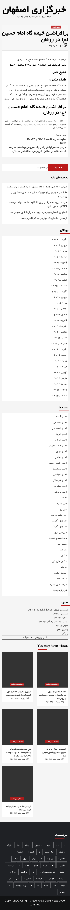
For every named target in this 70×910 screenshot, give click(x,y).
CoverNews (51, 901)
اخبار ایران (61, 440)
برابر (45, 865)
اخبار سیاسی (60, 474)
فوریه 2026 (60, 257)
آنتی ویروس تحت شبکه (35, 637)
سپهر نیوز (56, 27)
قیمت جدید (60, 573)
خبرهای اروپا (60, 532)
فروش (63, 567)
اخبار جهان (61, 451)
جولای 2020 (60, 315)
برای (36, 865)
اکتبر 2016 (60, 338)
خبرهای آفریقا (59, 521)
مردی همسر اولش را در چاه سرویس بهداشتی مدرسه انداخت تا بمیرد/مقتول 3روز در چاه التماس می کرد (37, 146)
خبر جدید (62, 503)
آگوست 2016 (59, 349)
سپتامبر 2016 (59, 343)
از (39, 852)
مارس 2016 (60, 378)
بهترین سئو (62, 629)
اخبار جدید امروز (58, 446)
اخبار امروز (61, 434)
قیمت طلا (62, 578)
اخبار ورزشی (60, 492)
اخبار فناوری (60, 486)
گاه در (7, 124)
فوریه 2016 (60, 384)
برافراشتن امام (40, 121)
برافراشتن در (27, 121)
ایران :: (50, 858)
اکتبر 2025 (60, 280)
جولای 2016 (60, 355)
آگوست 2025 (59, 292)
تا (19, 865)
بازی (25, 858)
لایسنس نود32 (60, 614)
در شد (62, 878)
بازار (34, 858)
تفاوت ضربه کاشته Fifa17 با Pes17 (46, 137)
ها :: (54, 885)
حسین (63, 124)
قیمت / (39, 878)
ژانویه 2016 (60, 390)
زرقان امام (18, 124)
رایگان (65, 633)
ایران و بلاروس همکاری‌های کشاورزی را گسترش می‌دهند (37, 187)
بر (53, 865)
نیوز (55, 127)
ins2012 (18, 698)
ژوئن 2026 (61, 251)
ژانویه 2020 (60, 320)
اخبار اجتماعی (60, 422)
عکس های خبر (59, 561)
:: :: (57, 845)
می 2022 (62, 303)
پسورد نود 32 (61, 618)
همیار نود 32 (62, 625)
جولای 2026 (60, 245)
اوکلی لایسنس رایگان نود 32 (53, 622)
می (10, 878)
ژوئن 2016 (61, 361)
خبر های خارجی (59, 515)
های (46, 885)
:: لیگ (9, 845)
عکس (64, 555)
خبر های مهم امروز (51, 124)
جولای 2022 (60, 297)
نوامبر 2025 (60, 274)
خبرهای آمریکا (59, 527)
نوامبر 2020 (60, 309)
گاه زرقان (62, 127)
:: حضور (38, 845)
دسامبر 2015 (59, 396)
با (41, 858)
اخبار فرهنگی (60, 480)
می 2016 (62, 367)
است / (31, 852)
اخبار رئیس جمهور (57, 463)
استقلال (19, 852)
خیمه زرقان (29, 124)
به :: (27, 865)
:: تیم (49, 845)
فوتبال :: (50, 878)
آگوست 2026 (59, 239)
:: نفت (62, 852)
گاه (12, 124)
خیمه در (38, 124)
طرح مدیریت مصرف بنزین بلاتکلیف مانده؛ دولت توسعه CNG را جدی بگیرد (38, 204)
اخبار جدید (52, 121)
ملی (17, 878)
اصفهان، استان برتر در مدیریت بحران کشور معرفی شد (38, 212)
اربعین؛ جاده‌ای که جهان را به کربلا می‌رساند (44, 218)
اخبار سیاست (60, 469)
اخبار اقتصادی (59, 428)
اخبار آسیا (61, 417)
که (10, 885)
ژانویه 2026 (60, 263)
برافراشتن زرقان (12, 121)
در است (24, 872)
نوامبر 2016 (60, 332)
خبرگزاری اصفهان (34, 9)
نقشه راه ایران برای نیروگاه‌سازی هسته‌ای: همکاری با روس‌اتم (39, 195)
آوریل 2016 (60, 372)
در (33, 872)
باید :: (16, 858)
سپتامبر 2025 (59, 286)
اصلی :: (61, 858)
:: (64, 845)
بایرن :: (61, 865)
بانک (64, 498)
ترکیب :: (10, 865)
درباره (13, 872)
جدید (62, 872)
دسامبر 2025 (59, 268)
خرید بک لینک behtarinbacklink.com (48, 610)
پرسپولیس (21, 885)
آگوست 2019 (59, 326)
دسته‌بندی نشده (58, 538)
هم (38, 885)
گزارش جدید (60, 590)
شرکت (63, 550)
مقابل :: (27, 878)
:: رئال (27, 845)
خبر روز (63, 509)
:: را (18, 845)
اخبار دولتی (61, 457)
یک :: (62, 892)
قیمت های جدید (58, 584)
